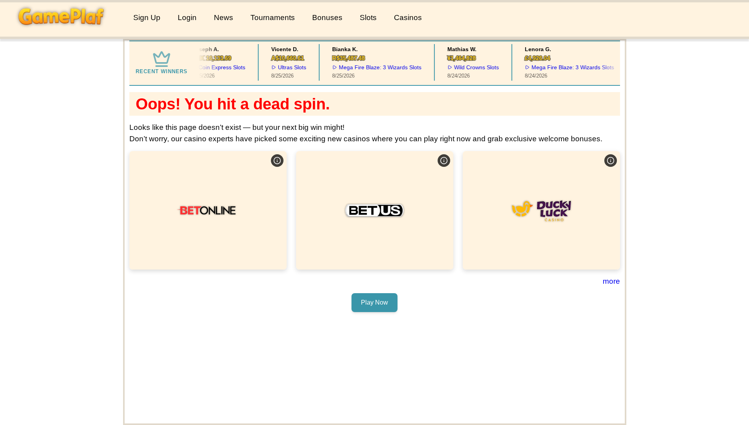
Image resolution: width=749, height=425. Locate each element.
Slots (368, 17)
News (223, 17)
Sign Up (146, 17)
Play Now (208, 210)
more (611, 281)
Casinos (408, 17)
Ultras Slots (289, 67)
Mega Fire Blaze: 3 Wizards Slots (377, 67)
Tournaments (272, 17)
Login (187, 17)
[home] (65, 31)
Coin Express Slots (218, 67)
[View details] (277, 160)
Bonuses (327, 17)
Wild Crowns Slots (473, 67)
